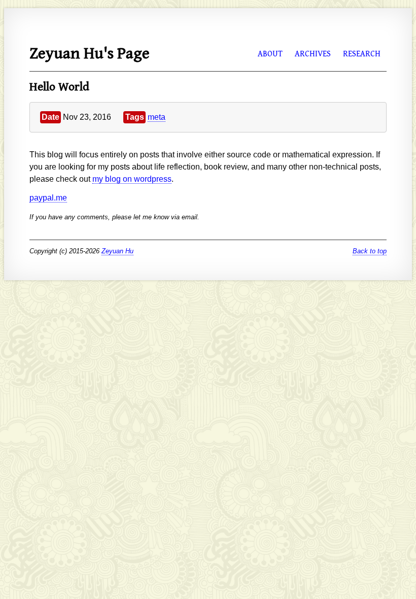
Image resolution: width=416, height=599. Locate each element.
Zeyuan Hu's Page (89, 53)
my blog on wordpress (131, 179)
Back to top (370, 251)
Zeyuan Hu (117, 251)
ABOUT (270, 54)
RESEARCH (361, 54)
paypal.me (48, 197)
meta (156, 117)
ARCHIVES (313, 54)
